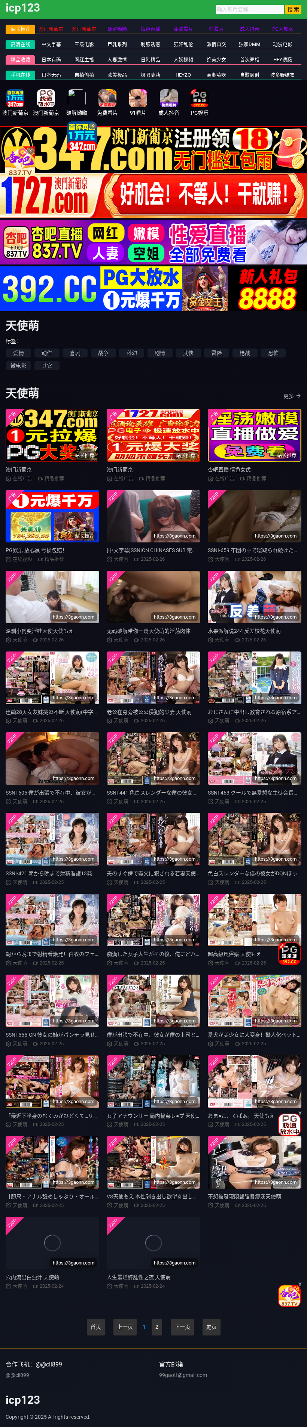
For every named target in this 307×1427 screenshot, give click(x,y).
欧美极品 (117, 75)
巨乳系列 (117, 44)
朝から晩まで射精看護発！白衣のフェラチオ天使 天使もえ (74, 954)
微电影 (18, 366)
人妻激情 (117, 59)
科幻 (132, 353)
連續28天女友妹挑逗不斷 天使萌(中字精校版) (58, 712)
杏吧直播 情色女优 (229, 470)
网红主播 (84, 59)
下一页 (182, 1327)
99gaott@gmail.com (183, 1375)
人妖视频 (183, 59)
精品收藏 (20, 59)
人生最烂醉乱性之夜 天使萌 (139, 1277)
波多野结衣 (282, 75)
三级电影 (84, 44)
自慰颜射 (249, 75)
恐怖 (273, 353)
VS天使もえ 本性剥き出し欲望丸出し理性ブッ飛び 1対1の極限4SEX (186, 1197)
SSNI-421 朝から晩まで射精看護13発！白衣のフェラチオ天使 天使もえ (89, 873)
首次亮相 (249, 59)
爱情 (18, 353)
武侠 (188, 353)
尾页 (211, 1327)
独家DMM (249, 44)
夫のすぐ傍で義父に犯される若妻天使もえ (156, 873)
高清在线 (20, 44)
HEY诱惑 (282, 59)
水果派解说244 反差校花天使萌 (244, 631)
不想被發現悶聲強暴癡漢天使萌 (244, 1197)
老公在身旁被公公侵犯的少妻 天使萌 (149, 712)
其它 (47, 366)
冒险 (216, 353)
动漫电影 (282, 44)
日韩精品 (150, 59)
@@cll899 (17, 1375)
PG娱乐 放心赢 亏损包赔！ (36, 550)
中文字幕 (51, 44)
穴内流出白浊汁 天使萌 (32, 1277)
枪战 (245, 353)
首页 (96, 1327)
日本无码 (51, 75)
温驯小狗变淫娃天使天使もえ (40, 631)
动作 (47, 353)
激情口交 (216, 44)
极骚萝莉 (150, 75)
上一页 (125, 1327)
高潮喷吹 (216, 75)
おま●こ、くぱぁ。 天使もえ (241, 1116)
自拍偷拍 (84, 75)
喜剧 (75, 353)
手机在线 (20, 75)
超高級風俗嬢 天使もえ (234, 954)
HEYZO (183, 75)
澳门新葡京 (19, 470)
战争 (103, 353)
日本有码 (51, 59)
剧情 (160, 353)
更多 (288, 396)
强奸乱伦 (183, 44)
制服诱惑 (150, 44)
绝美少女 (216, 59)
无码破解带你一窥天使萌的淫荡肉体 (149, 631)
